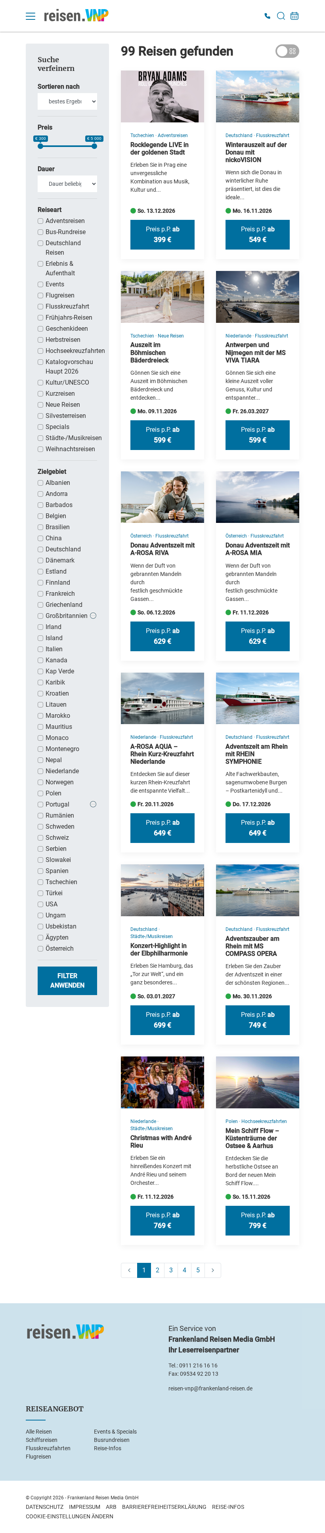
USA (51, 904)
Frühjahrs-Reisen (69, 317)
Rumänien (60, 815)
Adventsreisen (65, 221)
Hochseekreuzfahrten (71, 351)
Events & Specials (115, 1431)
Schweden (60, 826)
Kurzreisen (60, 393)
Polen (53, 793)
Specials (57, 427)
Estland (56, 571)
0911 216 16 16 (198, 1365)
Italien (54, 649)
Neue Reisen (63, 404)
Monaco (57, 738)
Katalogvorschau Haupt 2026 (69, 366)
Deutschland (63, 549)
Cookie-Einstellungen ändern (69, 1516)
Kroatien (57, 693)
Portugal (57, 804)
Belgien (56, 516)
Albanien (58, 482)
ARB (111, 1507)
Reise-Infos (107, 1448)
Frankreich (60, 593)
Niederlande (62, 771)
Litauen (56, 704)
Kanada (56, 660)
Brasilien (58, 527)
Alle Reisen (39, 1431)
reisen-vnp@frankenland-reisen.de (210, 1388)
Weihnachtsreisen (70, 449)
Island (54, 638)
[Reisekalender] (294, 16)
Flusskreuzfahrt (67, 306)
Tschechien (61, 882)
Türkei (54, 893)
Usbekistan (61, 926)
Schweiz (57, 837)
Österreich (60, 948)
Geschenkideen (67, 328)
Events (55, 284)
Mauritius (59, 726)
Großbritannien (67, 616)
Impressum (84, 1507)
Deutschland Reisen (63, 247)
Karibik (55, 682)
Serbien (56, 848)
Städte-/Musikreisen (71, 438)
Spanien (57, 871)
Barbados (59, 505)
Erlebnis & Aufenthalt (60, 268)
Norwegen (60, 782)
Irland (53, 627)
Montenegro (62, 749)
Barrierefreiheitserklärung (164, 1507)
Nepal (54, 760)
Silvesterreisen (66, 415)
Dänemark (60, 560)
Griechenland (64, 604)
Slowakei (58, 860)
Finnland (58, 582)
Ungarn (56, 915)
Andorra (57, 494)
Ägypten (57, 937)
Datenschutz (44, 1507)
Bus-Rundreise (66, 232)
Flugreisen (60, 295)
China (54, 538)
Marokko (58, 715)
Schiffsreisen (41, 1440)
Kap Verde (60, 671)
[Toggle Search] (281, 16)
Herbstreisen (63, 339)
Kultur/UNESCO (67, 382)
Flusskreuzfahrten (48, 1448)
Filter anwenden (67, 980)
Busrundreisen (112, 1440)
